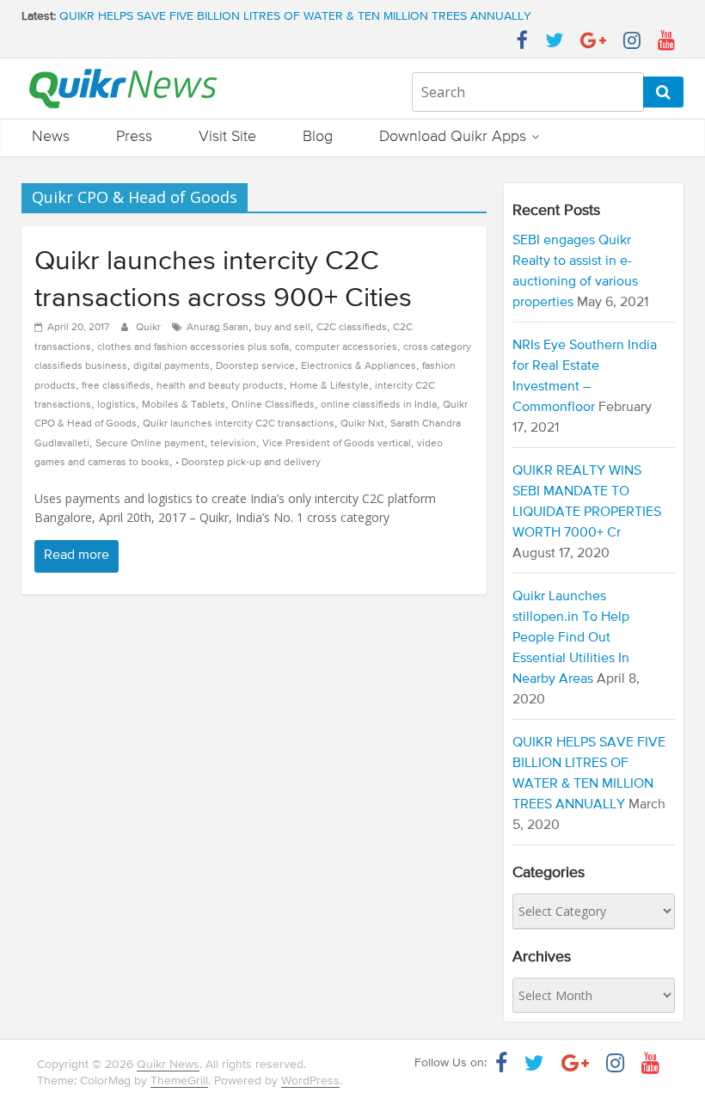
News (51, 136)
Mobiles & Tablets (183, 405)
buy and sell (282, 327)
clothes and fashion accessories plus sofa (193, 347)
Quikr (149, 327)
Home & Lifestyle (329, 386)
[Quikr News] (123, 68)
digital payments (171, 366)
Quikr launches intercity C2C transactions (238, 424)
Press (134, 136)
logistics (116, 405)
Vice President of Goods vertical (336, 444)
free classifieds (116, 386)
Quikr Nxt (362, 424)
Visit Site (227, 136)
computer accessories (346, 347)
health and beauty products (220, 386)
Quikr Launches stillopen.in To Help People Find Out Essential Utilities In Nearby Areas (570, 638)
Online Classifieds (273, 405)
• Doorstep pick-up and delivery (248, 462)
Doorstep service (255, 366)
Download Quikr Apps (452, 136)
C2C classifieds (351, 327)
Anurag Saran (217, 327)
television (233, 444)
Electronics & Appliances (358, 366)
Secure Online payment (150, 444)
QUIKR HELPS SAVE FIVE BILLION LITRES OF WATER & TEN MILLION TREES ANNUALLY (295, 20)
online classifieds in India (379, 405)
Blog (318, 136)
